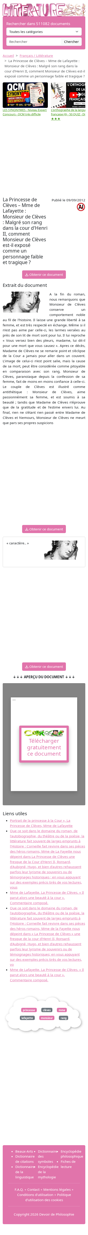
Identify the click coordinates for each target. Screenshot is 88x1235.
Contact (33, 1189)
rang (64, 1017)
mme (62, 1010)
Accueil (8, 55)
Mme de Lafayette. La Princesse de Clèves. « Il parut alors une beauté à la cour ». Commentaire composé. (47, 897)
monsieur (47, 1017)
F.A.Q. (19, 1189)
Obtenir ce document (45, 274)
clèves (47, 1010)
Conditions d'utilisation (35, 1194)
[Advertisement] (44, 159)
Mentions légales (57, 1189)
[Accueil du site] (44, 7)
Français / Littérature (36, 55)
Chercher (71, 41)
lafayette (27, 1017)
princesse (29, 1010)
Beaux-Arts (24, 1151)
